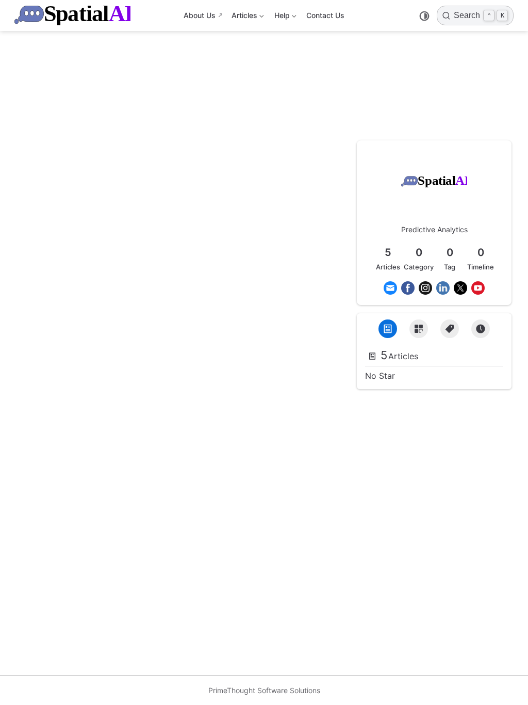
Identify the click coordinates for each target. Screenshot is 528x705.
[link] (434, 195)
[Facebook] (408, 288)
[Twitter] (460, 288)
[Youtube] (478, 288)
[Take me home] (75, 15)
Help (281, 17)
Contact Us (325, 15)
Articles (243, 17)
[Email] (390, 288)
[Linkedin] (443, 288)
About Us (200, 15)
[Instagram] (425, 288)
